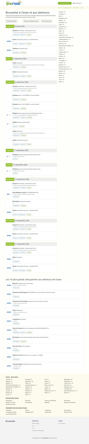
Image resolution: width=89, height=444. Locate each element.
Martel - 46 (61, 75)
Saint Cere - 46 (62, 43)
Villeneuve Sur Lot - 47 (64, 67)
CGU (33, 425)
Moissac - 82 (62, 71)
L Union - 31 (62, 50)
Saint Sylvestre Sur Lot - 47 (65, 69)
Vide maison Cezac (46, 21)
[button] (77, 3)
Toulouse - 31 (62, 12)
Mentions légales (35, 423)
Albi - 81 (61, 16)
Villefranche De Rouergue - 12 (66, 37)
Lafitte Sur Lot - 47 (63, 35)
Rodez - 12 (61, 81)
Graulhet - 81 (62, 54)
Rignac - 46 (61, 58)
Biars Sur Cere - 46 (63, 41)
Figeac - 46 (61, 31)
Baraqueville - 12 (63, 26)
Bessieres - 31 (62, 65)
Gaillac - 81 (61, 24)
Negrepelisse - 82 (63, 18)
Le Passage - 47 (63, 60)
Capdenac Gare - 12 (63, 52)
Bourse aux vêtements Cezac (31, 21)
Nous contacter (62, 423)
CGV (33, 428)
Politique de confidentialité (37, 430)
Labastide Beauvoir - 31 (64, 39)
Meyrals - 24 (62, 73)
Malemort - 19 (62, 29)
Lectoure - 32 (62, 62)
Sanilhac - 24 (62, 56)
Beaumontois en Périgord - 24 (66, 45)
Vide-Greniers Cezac (11, 21)
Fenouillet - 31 (62, 14)
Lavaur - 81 (61, 79)
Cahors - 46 (61, 77)
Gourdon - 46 (62, 48)
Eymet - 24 (61, 33)
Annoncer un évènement (65, 3)
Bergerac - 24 (62, 20)
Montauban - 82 (63, 22)
